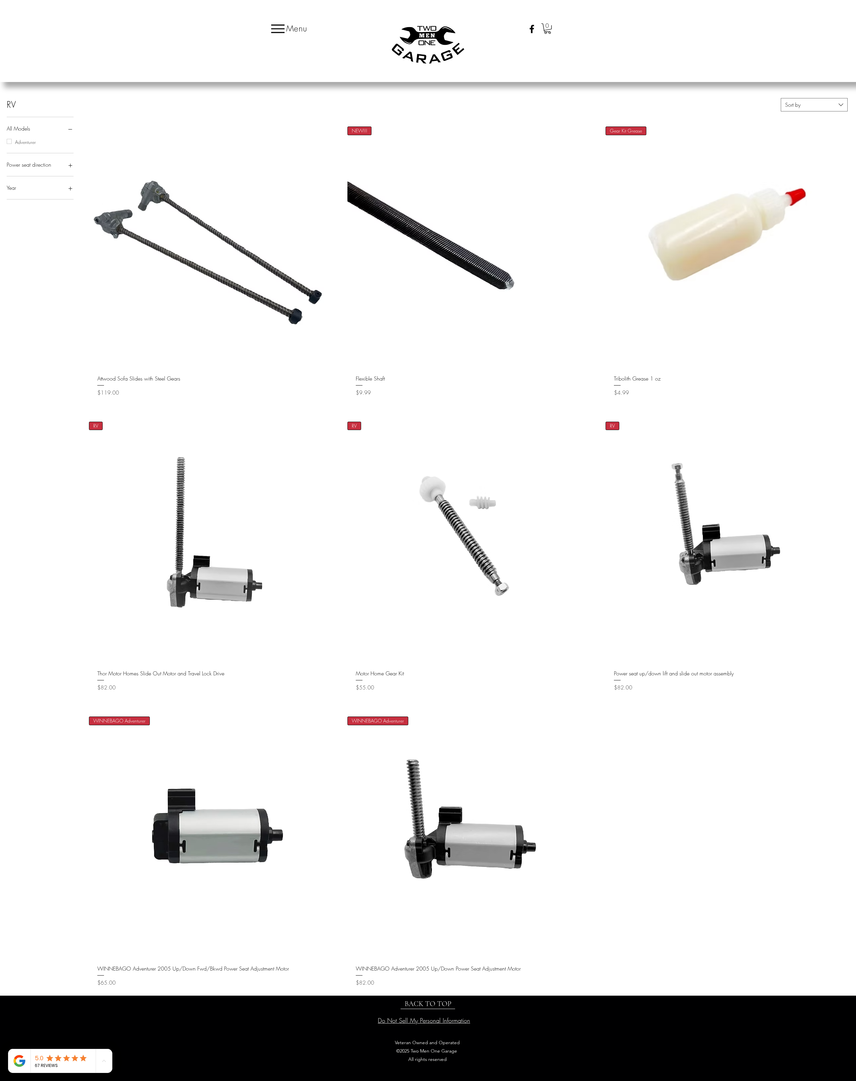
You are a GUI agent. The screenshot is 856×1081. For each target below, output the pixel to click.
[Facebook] (531, 28)
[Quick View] (210, 247)
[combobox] (814, 104)
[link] (547, 28)
